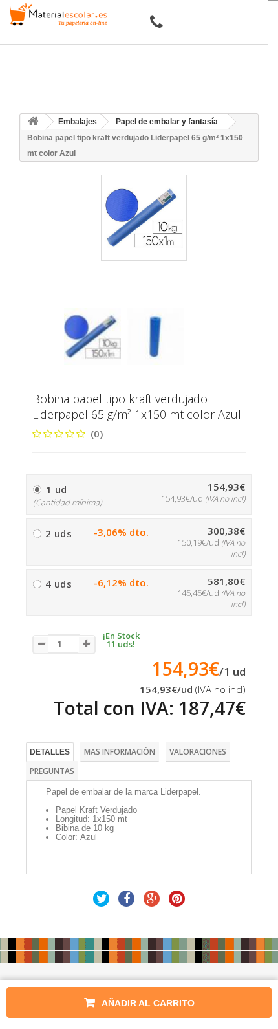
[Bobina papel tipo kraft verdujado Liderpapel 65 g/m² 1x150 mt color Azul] (92, 336)
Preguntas (52, 771)
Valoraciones (197, 751)
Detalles (50, 752)
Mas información (119, 751)
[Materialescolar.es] (56, 14)
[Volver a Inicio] (33, 122)
